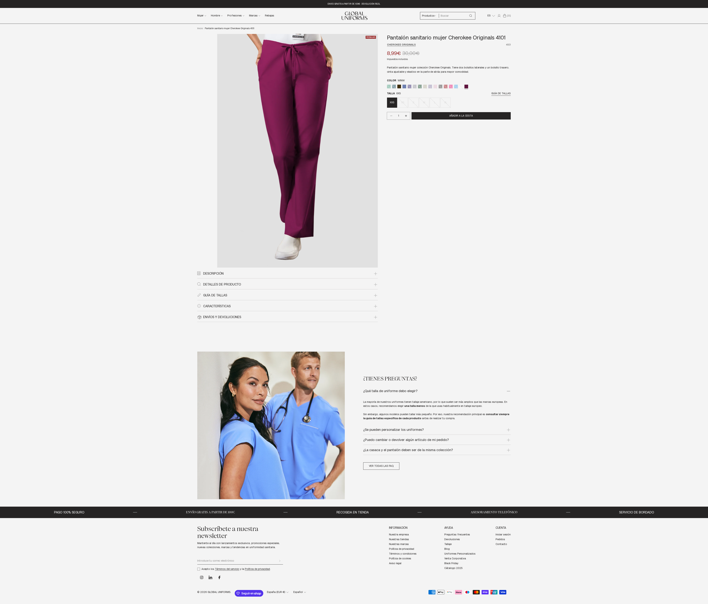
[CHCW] (399, 86)
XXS (392, 102)
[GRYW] (415, 86)
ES (489, 15)
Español (298, 592)
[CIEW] (404, 86)
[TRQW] (456, 86)
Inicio (200, 28)
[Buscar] (470, 15)
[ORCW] (430, 86)
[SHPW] (451, 86)
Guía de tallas (501, 93)
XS (404, 104)
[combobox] (457, 15)
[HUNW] (420, 86)
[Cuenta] (499, 15)
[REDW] (445, 86)
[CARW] (394, 86)
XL (447, 104)
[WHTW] (461, 86)
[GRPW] (409, 86)
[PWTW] (440, 86)
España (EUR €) (276, 592)
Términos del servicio (227, 569)
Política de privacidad (257, 569)
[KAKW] (425, 86)
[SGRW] (389, 86)
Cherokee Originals (401, 44)
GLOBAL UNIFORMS (219, 592)
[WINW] (466, 86)
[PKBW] (435, 86)
